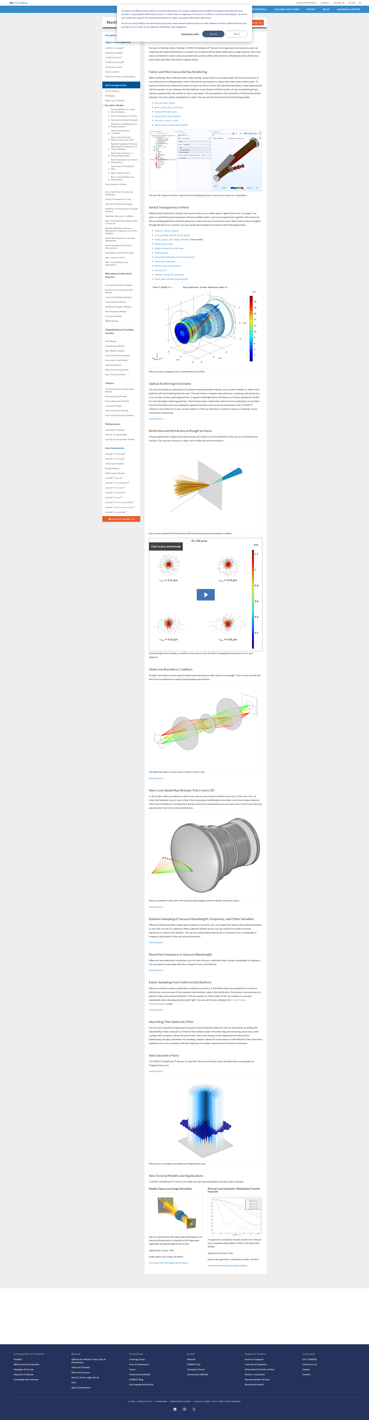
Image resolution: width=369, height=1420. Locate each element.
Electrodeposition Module (117, 401)
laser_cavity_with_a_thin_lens (169, 107)
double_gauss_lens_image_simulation (173, 239)
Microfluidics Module (114, 350)
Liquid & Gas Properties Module (119, 439)
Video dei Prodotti (80, 1367)
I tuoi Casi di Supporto (256, 1364)
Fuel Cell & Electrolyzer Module (119, 415)
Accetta (213, 34)
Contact (325, 3)
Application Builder (114, 53)
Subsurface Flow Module (116, 360)
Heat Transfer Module (115, 374)
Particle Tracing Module (116, 434)
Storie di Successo (80, 1372)
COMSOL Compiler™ (114, 48)
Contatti (306, 1374)
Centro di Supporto (306, 3)
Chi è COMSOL (309, 1359)
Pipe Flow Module (113, 365)
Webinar (191, 1359)
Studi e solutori (112, 71)
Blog (326, 9)
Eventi (311, 9)
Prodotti (18, 1359)
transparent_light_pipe (166, 111)
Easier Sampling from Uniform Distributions (124, 160)
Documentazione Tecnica (257, 1379)
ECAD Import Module (115, 473)
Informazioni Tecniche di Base (259, 1369)
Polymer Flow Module (115, 346)
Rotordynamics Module (115, 311)
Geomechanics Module (115, 302)
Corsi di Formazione (139, 1364)
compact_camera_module (167, 230)
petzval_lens (161, 270)
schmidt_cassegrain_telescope (169, 274)
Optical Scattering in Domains (124, 120)
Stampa (306, 1369)
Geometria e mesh (113, 67)
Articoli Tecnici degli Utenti (85, 1377)
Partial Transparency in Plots (124, 116)
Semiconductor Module (116, 184)
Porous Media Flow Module (117, 355)
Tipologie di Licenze (24, 1369)
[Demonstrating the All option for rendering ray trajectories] (205, 160)
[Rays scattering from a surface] (205, 487)
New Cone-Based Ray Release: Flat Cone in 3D (122, 138)
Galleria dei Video (287, 9)
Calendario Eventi (196, 1369)
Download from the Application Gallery (169, 1262)
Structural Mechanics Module (118, 285)
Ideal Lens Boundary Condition (120, 131)
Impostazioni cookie (190, 34)
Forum (132, 1369)
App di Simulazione (81, 1387)
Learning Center (348, 9)
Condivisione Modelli (139, 1374)
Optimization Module (115, 430)
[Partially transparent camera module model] (205, 325)
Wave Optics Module (115, 100)
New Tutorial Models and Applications (122, 178)
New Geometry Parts (121, 173)
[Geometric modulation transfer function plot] (235, 1216)
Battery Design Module (116, 396)
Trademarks (161, 1401)
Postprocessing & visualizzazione (120, 76)
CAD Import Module (114, 463)
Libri (73, 1382)
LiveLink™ (115, 454)
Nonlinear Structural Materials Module (119, 291)
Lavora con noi (309, 1364)
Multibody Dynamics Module (118, 306)
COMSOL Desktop (114, 62)
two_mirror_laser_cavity (166, 120)
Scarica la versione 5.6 (123, 519)
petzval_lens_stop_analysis (168, 116)
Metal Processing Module (117, 369)
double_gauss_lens (164, 244)
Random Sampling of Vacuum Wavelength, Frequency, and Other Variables (124, 146)
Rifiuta (237, 34)
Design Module (112, 468)
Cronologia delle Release (26, 1379)
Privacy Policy (145, 1401)
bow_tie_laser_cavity (165, 103)
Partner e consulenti (255, 1374)
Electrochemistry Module (116, 410)
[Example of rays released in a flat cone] (205, 854)
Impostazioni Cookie (180, 1401)
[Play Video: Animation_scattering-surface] (206, 595)
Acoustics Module (113, 316)
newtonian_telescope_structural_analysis (175, 257)
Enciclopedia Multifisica (141, 1384)
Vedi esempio (155, 418)
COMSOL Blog (136, 1379)
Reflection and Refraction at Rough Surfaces (124, 125)
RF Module (110, 96)
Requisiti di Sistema (24, 1374)
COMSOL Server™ (113, 57)
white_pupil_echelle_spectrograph (171, 125)
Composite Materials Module (118, 297)
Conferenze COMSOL (197, 1374)
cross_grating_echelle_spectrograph (172, 235)
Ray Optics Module (114, 105)
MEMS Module (111, 321)
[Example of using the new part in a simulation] (205, 1117)
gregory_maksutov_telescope (169, 248)
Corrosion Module (113, 406)
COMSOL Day (193, 1364)
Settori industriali (253, 9)
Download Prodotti (254, 1384)
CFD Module (111, 341)
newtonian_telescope (165, 261)
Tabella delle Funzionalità (26, 1364)
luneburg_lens (161, 252)
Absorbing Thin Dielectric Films (123, 167)
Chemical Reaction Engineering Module (119, 390)
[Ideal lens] (205, 726)
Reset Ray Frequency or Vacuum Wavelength (122, 154)
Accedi (352, 3)
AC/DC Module (112, 91)
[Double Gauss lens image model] (176, 1213)
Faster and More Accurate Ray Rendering (123, 110)
